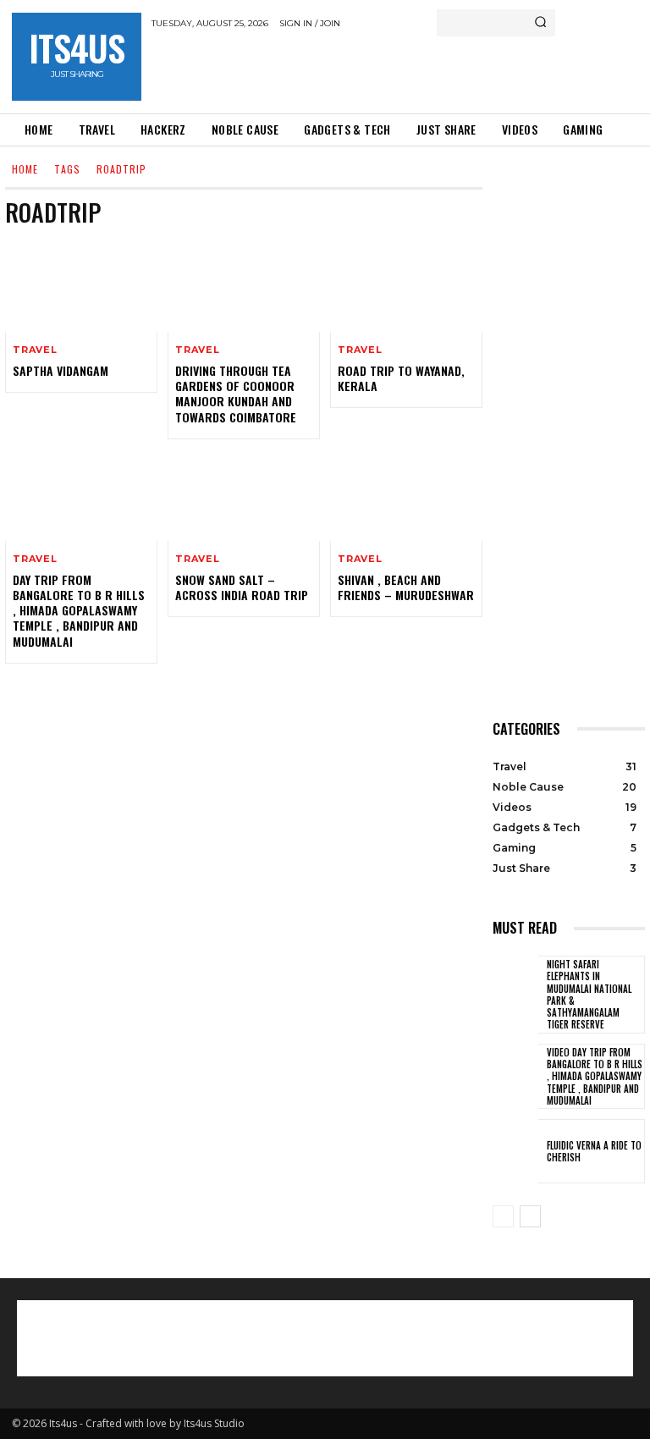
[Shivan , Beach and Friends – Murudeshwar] (406, 495)
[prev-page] (503, 1216)
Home (25, 169)
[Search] (540, 22)
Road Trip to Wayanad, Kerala (401, 377)
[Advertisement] (349, 70)
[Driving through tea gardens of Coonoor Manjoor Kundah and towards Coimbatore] (244, 286)
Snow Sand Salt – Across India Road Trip (241, 587)
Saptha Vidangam (60, 370)
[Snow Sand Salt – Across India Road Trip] (244, 495)
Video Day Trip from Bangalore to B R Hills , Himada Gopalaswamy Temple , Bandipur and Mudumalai (594, 1076)
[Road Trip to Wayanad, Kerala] (406, 286)
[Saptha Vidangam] (81, 286)
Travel (35, 350)
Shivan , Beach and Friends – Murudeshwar (406, 587)
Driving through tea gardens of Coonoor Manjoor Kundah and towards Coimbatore (235, 393)
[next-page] (530, 1216)
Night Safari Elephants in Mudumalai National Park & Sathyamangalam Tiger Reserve (589, 994)
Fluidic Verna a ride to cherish (594, 1151)
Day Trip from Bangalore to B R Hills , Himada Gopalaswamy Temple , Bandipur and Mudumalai (79, 610)
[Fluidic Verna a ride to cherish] (515, 1151)
